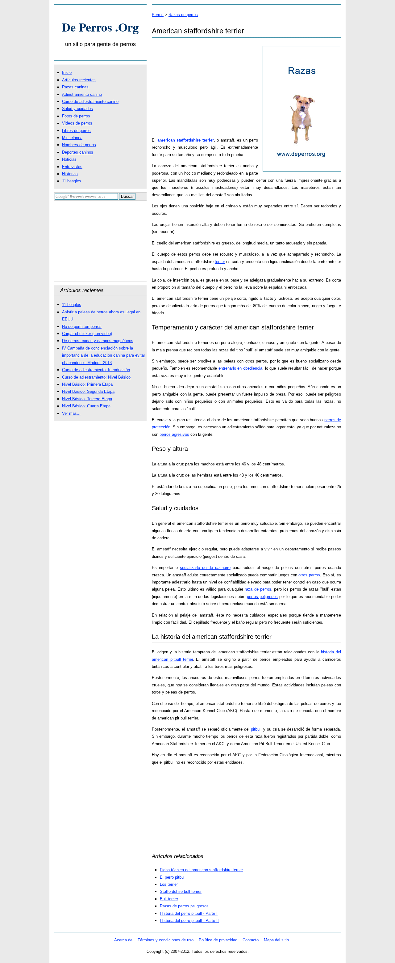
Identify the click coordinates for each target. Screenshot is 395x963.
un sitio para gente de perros (100, 44)
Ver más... (71, 413)
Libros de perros (76, 130)
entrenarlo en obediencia (240, 368)
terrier (220, 261)
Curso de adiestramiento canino (90, 101)
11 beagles (71, 181)
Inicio (67, 72)
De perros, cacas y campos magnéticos (97, 340)
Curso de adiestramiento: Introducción (96, 369)
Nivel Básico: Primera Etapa (87, 384)
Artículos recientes (79, 80)
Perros (158, 14)
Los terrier (169, 884)
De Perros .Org (100, 27)
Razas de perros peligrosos (184, 906)
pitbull (256, 729)
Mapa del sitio (276, 940)
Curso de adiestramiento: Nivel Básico (96, 377)
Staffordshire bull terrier (181, 891)
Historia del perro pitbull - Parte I (189, 913)
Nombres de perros (79, 144)
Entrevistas (72, 166)
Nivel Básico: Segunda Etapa (88, 391)
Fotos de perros (76, 116)
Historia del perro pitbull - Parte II (189, 920)
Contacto (251, 940)
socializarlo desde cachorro (205, 567)
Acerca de (123, 940)
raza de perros (258, 589)
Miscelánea (72, 137)
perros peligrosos (262, 596)
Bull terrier (169, 899)
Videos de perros (77, 123)
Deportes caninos (77, 152)
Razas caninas (75, 87)
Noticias (69, 159)
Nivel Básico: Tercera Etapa (87, 399)
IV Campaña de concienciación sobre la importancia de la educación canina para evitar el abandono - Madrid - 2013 (103, 355)
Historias (70, 174)
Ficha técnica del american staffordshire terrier (201, 870)
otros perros (309, 575)
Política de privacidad (218, 940)
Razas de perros (183, 14)
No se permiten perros (82, 326)
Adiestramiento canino (82, 94)
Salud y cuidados (77, 108)
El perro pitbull (172, 877)
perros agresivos (174, 434)
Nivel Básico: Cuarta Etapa (86, 406)
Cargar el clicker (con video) (87, 333)
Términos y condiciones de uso (165, 940)
